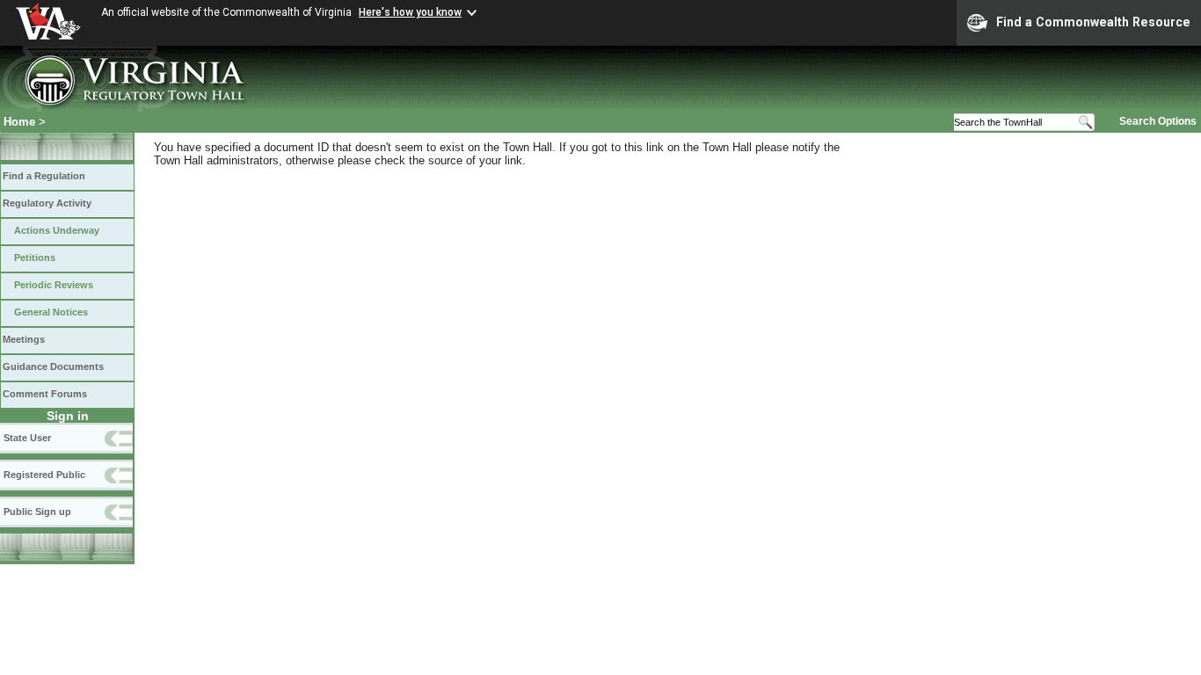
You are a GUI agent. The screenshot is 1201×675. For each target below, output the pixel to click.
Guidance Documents (53, 366)
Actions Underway (56, 230)
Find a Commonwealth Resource (1093, 22)
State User (27, 437)
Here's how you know (410, 12)
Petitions (34, 257)
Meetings (24, 339)
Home (19, 121)
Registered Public (44, 474)
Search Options (1158, 121)
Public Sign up (37, 511)
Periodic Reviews (53, 284)
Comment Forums (45, 393)
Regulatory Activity (47, 203)
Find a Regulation (44, 176)
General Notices (51, 312)
